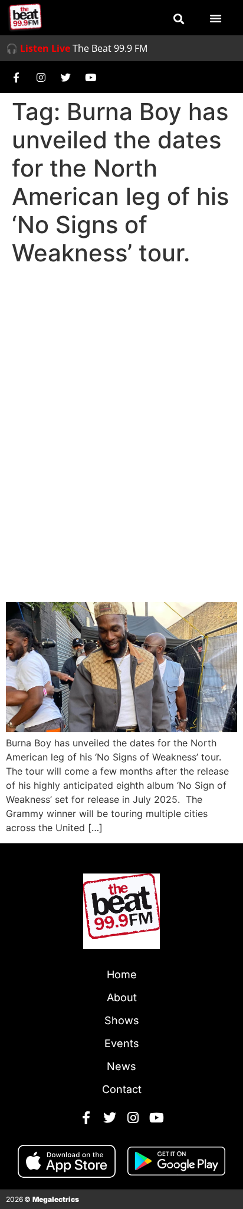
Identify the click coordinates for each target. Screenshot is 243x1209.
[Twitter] (65, 77)
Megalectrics (55, 1199)
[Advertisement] (121, 398)
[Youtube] (90, 77)
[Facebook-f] (16, 77)
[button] (179, 19)
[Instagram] (41, 77)
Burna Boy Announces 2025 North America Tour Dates (119, 558)
